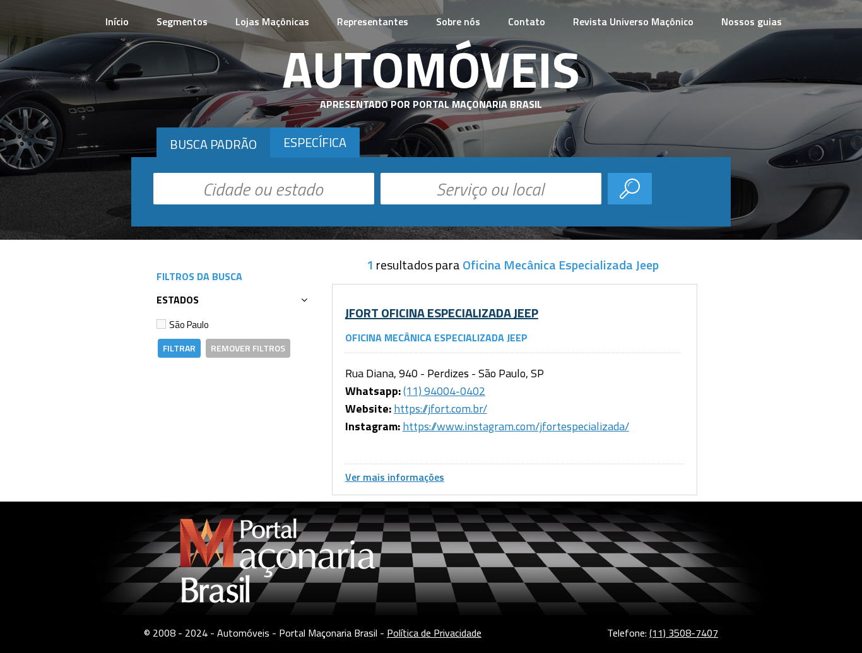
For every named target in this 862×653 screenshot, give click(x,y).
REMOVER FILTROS (248, 348)
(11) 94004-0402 (444, 390)
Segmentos (182, 21)
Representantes (372, 21)
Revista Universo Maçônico (633, 21)
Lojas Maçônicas (272, 21)
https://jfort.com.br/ (440, 408)
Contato (526, 21)
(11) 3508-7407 (683, 632)
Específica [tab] (314, 142)
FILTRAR (179, 348)
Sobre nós (458, 21)
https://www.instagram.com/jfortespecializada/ (516, 426)
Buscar (630, 188)
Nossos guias (751, 21)
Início (117, 21)
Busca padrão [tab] (213, 144)
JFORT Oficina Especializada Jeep (441, 312)
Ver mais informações (394, 477)
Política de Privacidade (434, 632)
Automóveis (431, 68)
